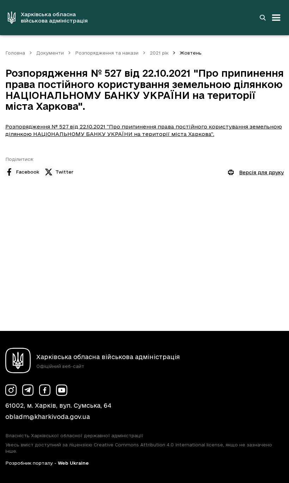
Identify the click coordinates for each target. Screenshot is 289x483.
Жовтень (191, 52)
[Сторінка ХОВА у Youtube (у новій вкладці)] (61, 390)
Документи (50, 52)
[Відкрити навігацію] (276, 17)
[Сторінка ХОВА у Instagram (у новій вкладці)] (11, 390)
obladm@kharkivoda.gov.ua (47, 416)
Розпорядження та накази (107, 52)
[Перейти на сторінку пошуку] (262, 17)
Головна (15, 52)
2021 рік (159, 52)
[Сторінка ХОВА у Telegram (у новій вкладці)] (27, 390)
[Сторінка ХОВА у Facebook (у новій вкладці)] (44, 390)
